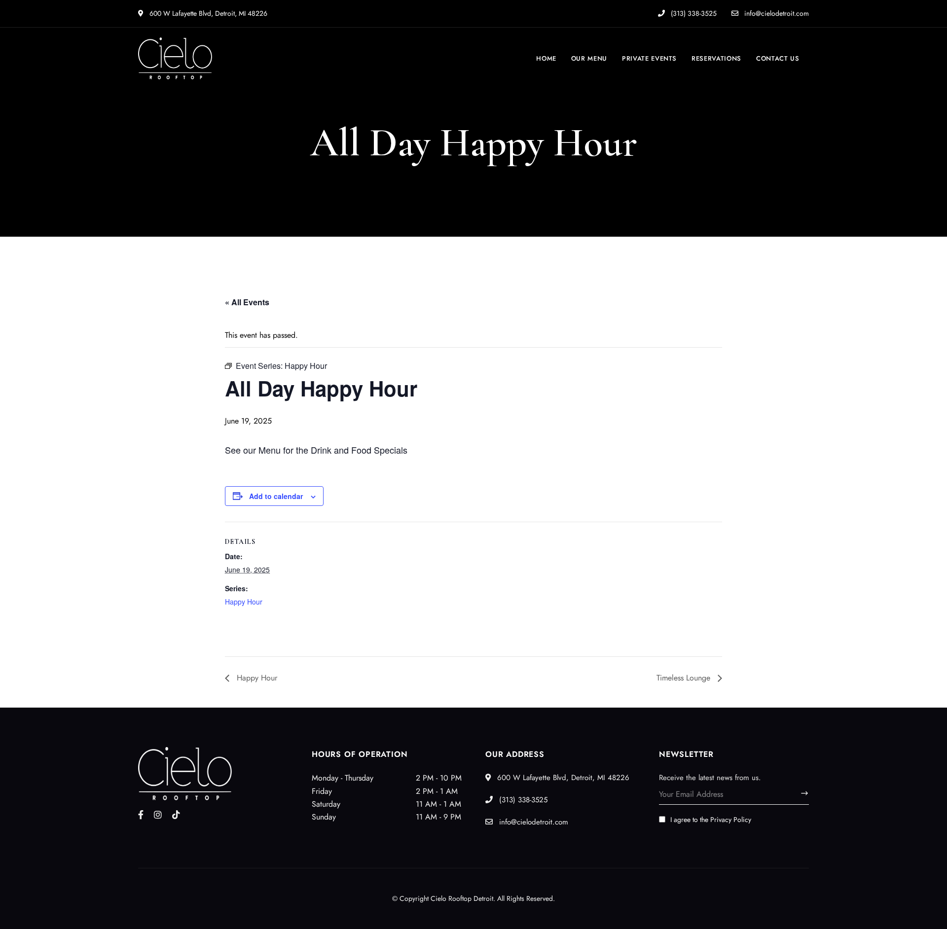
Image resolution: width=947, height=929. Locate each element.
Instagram (158, 814)
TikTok (176, 814)
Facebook (141, 814)
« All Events (247, 302)
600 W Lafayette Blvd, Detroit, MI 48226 (207, 13)
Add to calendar (276, 496)
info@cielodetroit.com (775, 13)
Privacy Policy (730, 819)
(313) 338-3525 (693, 13)
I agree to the (710, 819)
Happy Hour (243, 602)
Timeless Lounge (684, 677)
